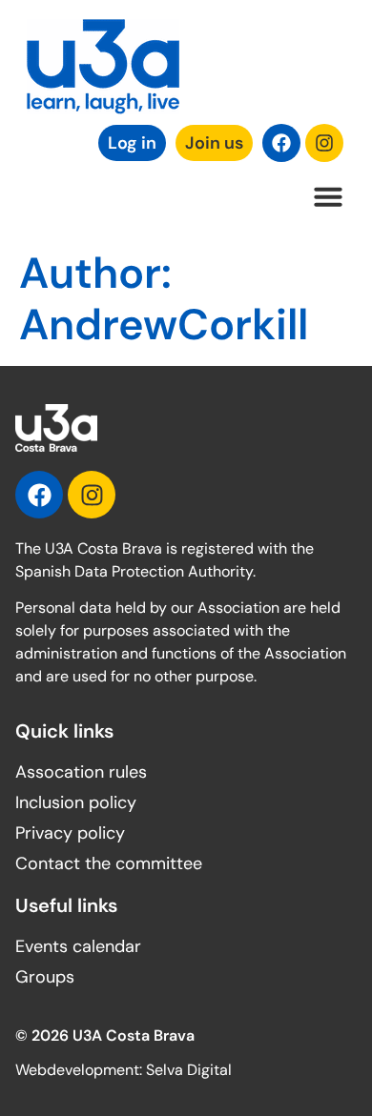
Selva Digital (189, 1070)
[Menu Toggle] (328, 196)
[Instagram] (324, 143)
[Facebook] (281, 143)
